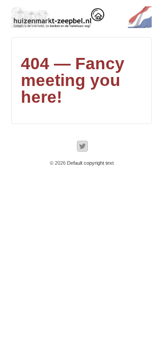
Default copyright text (90, 163)
